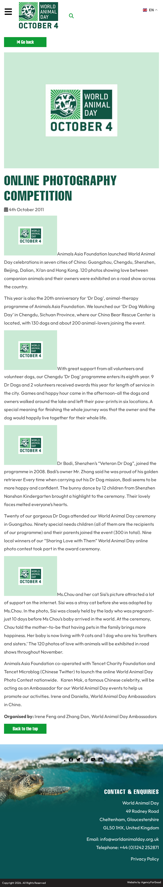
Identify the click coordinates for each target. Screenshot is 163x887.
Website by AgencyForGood (144, 882)
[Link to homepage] (38, 16)
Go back (27, 42)
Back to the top (25, 729)
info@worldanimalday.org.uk (129, 839)
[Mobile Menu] (8, 11)
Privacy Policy (145, 859)
